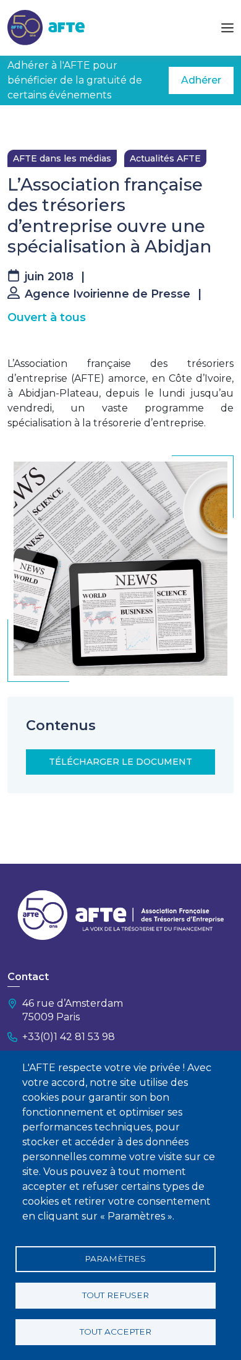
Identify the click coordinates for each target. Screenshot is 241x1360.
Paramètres (115, 1258)
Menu (227, 28)
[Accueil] (46, 27)
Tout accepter (115, 1331)
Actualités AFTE (165, 158)
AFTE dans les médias (62, 158)
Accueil (22, 123)
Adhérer (201, 80)
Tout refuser (115, 1295)
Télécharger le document (120, 761)
